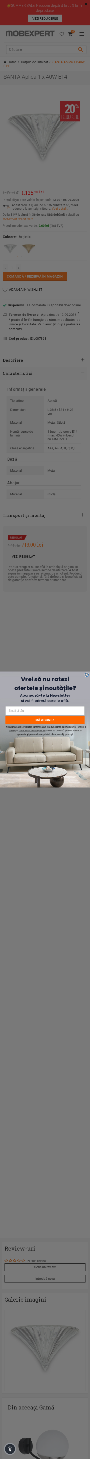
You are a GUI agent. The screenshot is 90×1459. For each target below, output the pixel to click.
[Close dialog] (86, 675)
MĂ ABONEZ (45, 720)
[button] (10, 1449)
